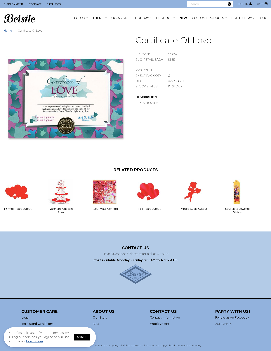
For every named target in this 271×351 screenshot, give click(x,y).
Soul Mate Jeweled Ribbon (237, 210)
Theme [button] (98, 18)
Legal (25, 317)
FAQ (96, 324)
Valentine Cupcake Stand (62, 210)
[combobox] (210, 4)
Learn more (34, 341)
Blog (262, 18)
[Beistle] (19, 18)
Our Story (100, 317)
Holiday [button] (142, 18)
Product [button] (164, 18)
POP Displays (242, 18)
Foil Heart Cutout (149, 208)
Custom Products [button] (208, 18)
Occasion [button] (119, 18)
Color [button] (79, 18)
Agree (82, 337)
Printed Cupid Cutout (193, 208)
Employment (13, 4)
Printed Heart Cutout (18, 208)
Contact (35, 4)
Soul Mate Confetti (105, 208)
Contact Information (165, 317)
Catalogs (54, 4)
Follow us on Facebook (232, 317)
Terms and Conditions (37, 324)
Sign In (243, 3)
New (183, 18)
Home (8, 30)
